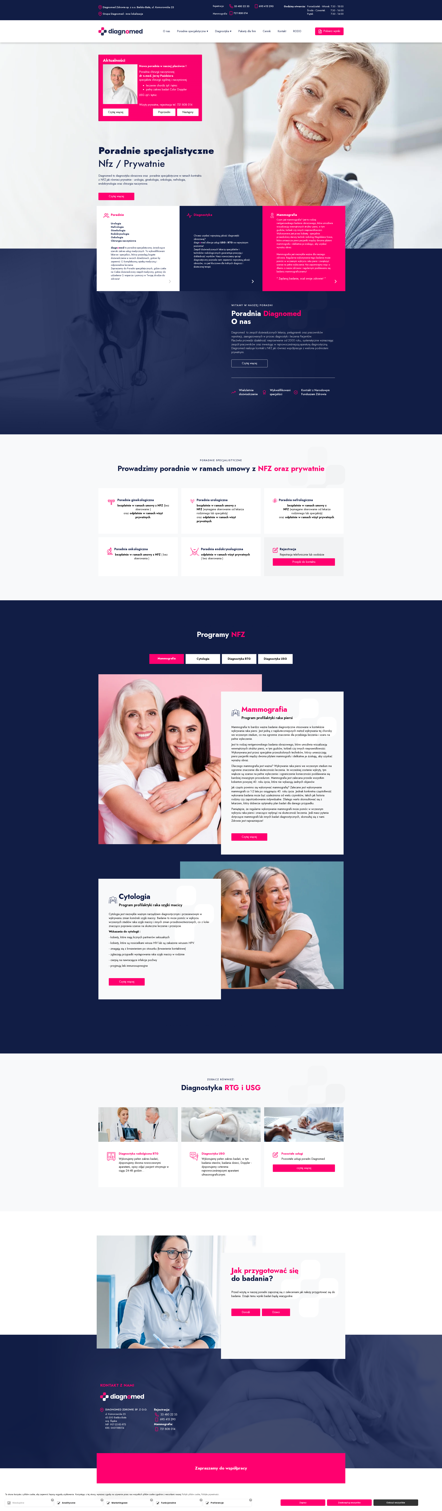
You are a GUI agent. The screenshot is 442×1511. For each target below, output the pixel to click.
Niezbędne (18, 1502)
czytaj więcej (304, 1168)
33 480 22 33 (169, 1415)
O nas (166, 31)
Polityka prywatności (210, 1494)
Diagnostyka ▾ (223, 31)
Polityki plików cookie (191, 1494)
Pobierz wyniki (331, 31)
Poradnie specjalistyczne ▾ (192, 31)
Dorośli (246, 1312)
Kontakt (282, 31)
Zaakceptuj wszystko (349, 1502)
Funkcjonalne (168, 1502)
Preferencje (217, 1502)
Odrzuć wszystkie (395, 1502)
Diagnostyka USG (275, 659)
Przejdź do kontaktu (303, 562)
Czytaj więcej (115, 114)
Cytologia (203, 659)
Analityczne (68, 1502)
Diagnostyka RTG (239, 659)
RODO (297, 31)
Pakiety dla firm (247, 31)
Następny (187, 114)
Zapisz (302, 1502)
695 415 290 (168, 1420)
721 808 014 (167, 1429)
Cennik (267, 31)
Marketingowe (119, 1502)
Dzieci (276, 1312)
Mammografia (167, 659)
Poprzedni (164, 114)
